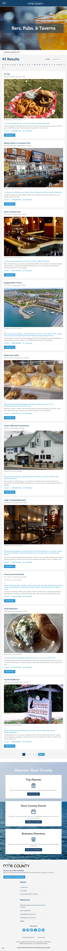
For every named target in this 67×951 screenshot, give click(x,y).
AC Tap (7, 74)
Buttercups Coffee (11, 355)
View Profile (10, 135)
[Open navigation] (4, 3)
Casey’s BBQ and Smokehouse (16, 426)
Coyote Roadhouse (11, 680)
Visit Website (28, 131)
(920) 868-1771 (16, 413)
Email (7, 131)
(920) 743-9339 (16, 270)
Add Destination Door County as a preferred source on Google (33, 947)
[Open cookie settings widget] (3, 948)
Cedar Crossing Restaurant (15, 500)
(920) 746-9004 (16, 343)
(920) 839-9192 (16, 742)
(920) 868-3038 (16, 488)
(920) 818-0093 (16, 596)
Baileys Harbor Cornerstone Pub (17, 143)
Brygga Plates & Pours (13, 283)
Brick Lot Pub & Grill (12, 212)
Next (40, 754)
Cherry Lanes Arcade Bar (14, 574)
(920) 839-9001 (16, 200)
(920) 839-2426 (16, 131)
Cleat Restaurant (11, 609)
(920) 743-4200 (16, 562)
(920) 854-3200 (16, 667)
